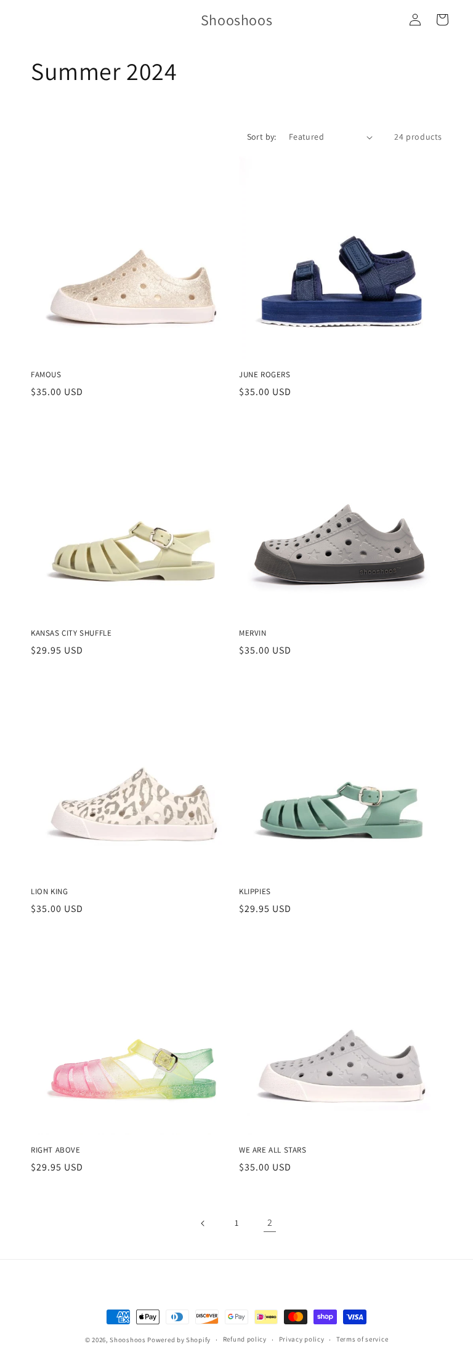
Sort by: (262, 136)
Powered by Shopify (179, 1339)
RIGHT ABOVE (56, 1150)
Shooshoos (127, 1339)
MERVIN (253, 633)
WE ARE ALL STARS (273, 1150)
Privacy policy (302, 1339)
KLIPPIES (255, 892)
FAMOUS (46, 375)
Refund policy (245, 1339)
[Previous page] (203, 1223)
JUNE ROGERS (265, 375)
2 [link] (270, 1222)
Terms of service (362, 1339)
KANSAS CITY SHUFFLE (71, 633)
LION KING (49, 892)
